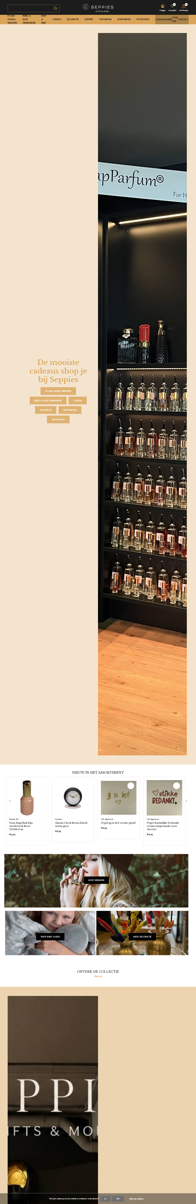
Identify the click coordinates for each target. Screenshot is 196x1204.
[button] (96, 750)
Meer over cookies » (136, 1199)
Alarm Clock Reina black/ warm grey (71, 824)
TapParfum (105, 19)
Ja (105, 1199)
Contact (183, 19)
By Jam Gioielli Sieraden (12, 19)
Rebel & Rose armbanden (29, 19)
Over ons (175, 19)
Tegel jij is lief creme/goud (118, 822)
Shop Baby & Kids (50, 936)
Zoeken (55, 8)
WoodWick (142, 19)
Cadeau (57, 19)
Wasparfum (124, 19)
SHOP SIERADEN (96, 880)
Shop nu (98, 976)
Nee (118, 1199)
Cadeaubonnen (163, 19)
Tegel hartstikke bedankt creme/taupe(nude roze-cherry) (163, 826)
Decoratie (73, 19)
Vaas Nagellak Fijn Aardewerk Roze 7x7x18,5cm (21, 826)
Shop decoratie (142, 936)
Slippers (89, 19)
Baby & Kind (44, 19)
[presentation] (10, 801)
